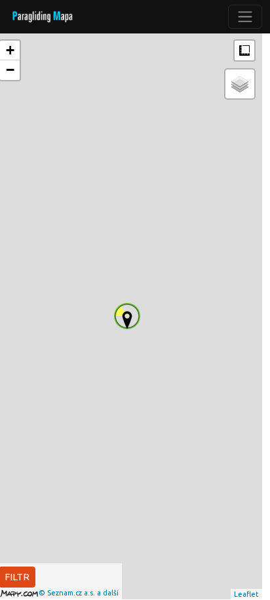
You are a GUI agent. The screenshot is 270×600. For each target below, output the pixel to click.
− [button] (10, 70)
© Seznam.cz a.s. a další (79, 593)
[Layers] (239, 84)
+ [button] (10, 50)
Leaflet (246, 594)
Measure (244, 50)
